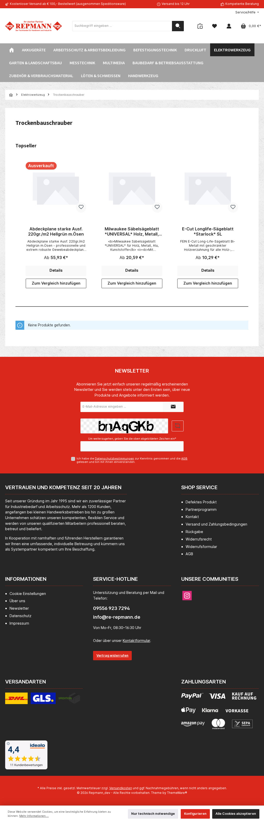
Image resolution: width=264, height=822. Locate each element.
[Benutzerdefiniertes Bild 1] (42, 701)
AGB (184, 458)
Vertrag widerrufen (112, 655)
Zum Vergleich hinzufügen (56, 283)
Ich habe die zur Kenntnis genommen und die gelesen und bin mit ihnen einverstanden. (132, 460)
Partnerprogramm (201, 509)
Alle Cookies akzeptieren (236, 814)
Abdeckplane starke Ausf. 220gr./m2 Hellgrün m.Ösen (56, 232)
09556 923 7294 (111, 608)
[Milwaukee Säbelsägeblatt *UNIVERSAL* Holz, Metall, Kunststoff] (132, 188)
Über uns (17, 601)
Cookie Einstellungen (28, 593)
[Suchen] (178, 26)
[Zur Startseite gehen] (33, 26)
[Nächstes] (244, 225)
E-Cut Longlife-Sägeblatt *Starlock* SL (208, 232)
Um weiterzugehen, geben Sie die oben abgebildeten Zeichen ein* (132, 438)
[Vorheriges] (19, 225)
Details (56, 270)
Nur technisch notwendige (153, 814)
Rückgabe (194, 531)
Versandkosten (120, 788)
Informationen (25, 579)
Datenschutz (20, 616)
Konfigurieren (195, 814)
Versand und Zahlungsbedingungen (216, 524)
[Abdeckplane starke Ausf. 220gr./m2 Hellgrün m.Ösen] (56, 188)
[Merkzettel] (214, 26)
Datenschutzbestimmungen (114, 458)
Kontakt (192, 516)
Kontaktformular (136, 640)
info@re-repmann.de (116, 617)
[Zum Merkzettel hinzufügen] (81, 207)
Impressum (19, 623)
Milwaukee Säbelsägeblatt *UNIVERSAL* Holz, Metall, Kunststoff (132, 232)
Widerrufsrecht (199, 539)
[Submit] (173, 407)
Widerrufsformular (201, 546)
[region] (131, 225)
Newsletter (19, 608)
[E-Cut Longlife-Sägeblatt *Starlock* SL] (207, 188)
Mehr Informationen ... (34, 816)
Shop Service (199, 487)
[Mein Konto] (229, 26)
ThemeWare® (177, 793)
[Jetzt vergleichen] (200, 26)
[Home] (11, 49)
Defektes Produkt (201, 502)
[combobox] (122, 26)
